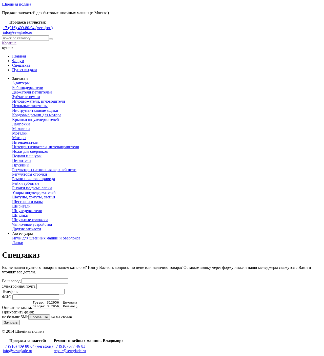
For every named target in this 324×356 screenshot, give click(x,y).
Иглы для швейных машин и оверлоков (46, 238)
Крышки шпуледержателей (35, 119)
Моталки (20, 133)
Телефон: (10, 291)
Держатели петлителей (32, 92)
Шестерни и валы (27, 201)
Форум (18, 61)
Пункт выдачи (24, 70)
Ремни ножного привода (33, 179)
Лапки (17, 242)
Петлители (21, 160)
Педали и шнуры (27, 156)
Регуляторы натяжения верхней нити (44, 169)
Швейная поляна (16, 4)
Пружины (20, 165)
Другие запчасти (26, 229)
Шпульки (20, 215)
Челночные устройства (32, 224)
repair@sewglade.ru (70, 351)
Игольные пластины (30, 106)
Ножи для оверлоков (30, 151)
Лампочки (21, 124)
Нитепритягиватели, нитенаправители (45, 147)
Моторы (19, 138)
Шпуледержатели (27, 211)
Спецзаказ (21, 65)
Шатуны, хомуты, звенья (33, 197)
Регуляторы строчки (29, 174)
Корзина (9, 43)
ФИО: (7, 297)
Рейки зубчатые (25, 183)
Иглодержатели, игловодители (38, 101)
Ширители (21, 206)
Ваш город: (12, 281)
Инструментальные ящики (35, 110)
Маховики (21, 128)
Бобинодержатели (27, 87)
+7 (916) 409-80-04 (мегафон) (28, 28)
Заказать (11, 322)
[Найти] (51, 39)
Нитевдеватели (25, 142)
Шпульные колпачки (30, 220)
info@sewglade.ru (17, 32)
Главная (19, 56)
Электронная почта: (19, 286)
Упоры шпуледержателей (34, 192)
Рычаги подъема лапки (32, 188)
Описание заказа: (17, 307)
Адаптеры (21, 83)
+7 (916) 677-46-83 (69, 346)
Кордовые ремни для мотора (36, 115)
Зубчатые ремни (26, 97)
